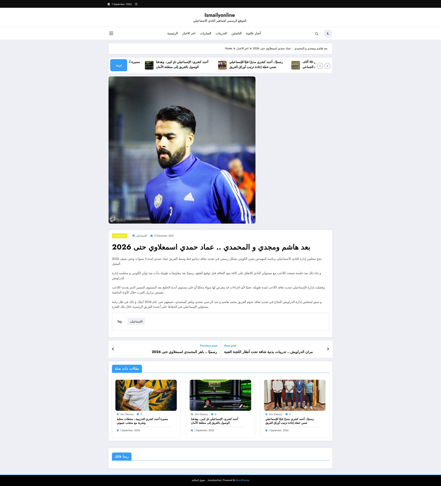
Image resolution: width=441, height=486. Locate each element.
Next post (230, 345)
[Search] (316, 34)
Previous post (208, 345)
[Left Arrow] (320, 66)
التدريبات (221, 33)
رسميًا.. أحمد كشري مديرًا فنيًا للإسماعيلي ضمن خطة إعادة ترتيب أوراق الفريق (247, 64)
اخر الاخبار (188, 33)
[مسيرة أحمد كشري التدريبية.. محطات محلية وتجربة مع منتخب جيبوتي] (146, 395)
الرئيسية (172, 33)
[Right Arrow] (327, 66)
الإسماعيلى (141, 235)
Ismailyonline (219, 15)
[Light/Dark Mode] (328, 33)
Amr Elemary (127, 414)
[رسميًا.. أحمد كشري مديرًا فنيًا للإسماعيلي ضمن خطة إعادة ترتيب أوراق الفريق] (294, 395)
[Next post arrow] (328, 349)
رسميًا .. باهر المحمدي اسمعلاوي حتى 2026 (184, 352)
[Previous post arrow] (113, 349)
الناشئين (236, 33)
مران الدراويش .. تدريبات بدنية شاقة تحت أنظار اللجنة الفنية (268, 352)
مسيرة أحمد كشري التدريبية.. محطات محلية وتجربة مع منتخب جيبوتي (142, 421)
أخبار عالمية (253, 33)
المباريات (205, 33)
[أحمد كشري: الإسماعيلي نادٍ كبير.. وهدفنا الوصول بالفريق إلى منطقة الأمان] (220, 395)
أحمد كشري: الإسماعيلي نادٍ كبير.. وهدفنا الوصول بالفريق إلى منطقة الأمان (173, 64)
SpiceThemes (242, 480)
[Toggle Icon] (111, 33)
